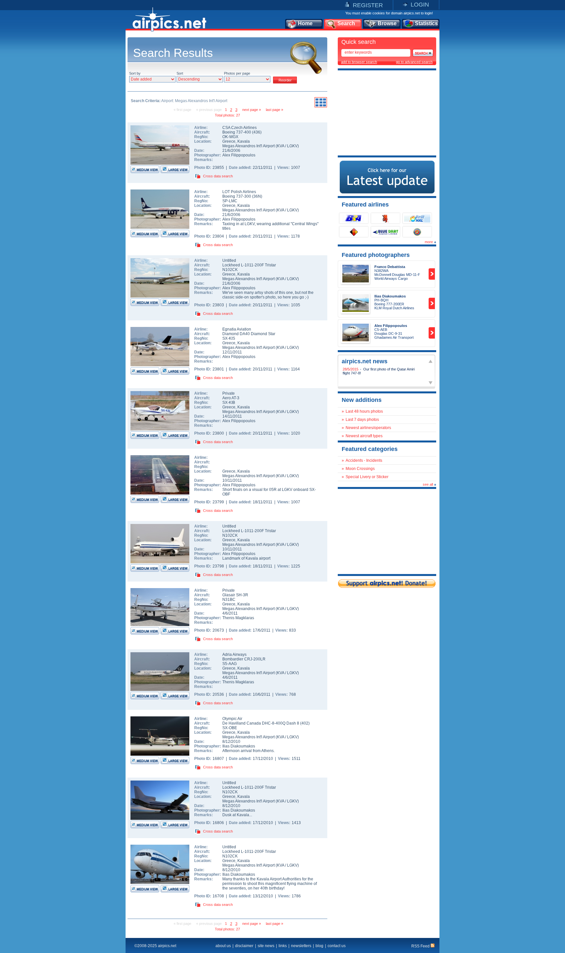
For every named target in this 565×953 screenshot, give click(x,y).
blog (319, 946)
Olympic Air (232, 718)
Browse (387, 23)
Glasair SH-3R (235, 595)
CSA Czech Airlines (239, 127)
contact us (337, 946)
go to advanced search (414, 62)
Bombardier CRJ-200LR (243, 659)
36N (257, 196)
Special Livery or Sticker (367, 477)
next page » (251, 110)
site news (266, 946)
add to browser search (359, 62)
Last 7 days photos (362, 419)
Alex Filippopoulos (238, 155)
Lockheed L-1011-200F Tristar (249, 265)
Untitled (229, 260)
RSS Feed (421, 946)
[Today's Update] (387, 192)
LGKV (292, 146)
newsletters (301, 946)
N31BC (228, 599)
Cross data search (218, 176)
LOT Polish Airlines (239, 191)
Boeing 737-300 (237, 196)
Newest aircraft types (364, 436)
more (429, 242)
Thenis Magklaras (238, 618)
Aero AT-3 (230, 398)
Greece (228, 141)
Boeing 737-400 (237, 132)
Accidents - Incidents (364, 460)
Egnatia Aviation (236, 329)
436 (256, 132)
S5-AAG (229, 663)
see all (428, 484)
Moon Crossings (360, 468)
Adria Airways (234, 654)
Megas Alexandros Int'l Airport (248, 146)
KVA (280, 146)
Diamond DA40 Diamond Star (248, 334)
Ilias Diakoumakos (238, 746)
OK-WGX (230, 137)
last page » (274, 110)
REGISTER (368, 5)
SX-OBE (229, 728)
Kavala (243, 141)
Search (346, 23)
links (283, 946)
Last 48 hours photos (364, 411)
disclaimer (244, 946)
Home (305, 23)
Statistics (426, 23)
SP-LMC (229, 201)
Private (228, 393)
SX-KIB (228, 402)
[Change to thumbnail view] (320, 106)
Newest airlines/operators (368, 427)
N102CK (230, 269)
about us (223, 946)
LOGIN (420, 4)
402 (304, 723)
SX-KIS (228, 338)
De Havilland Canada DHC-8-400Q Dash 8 (261, 723)
